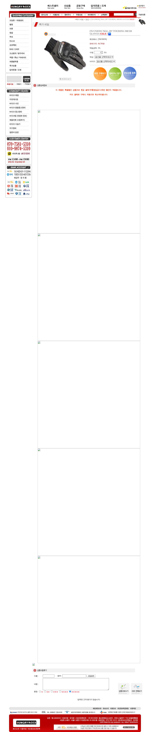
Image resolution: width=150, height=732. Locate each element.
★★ (48, 692)
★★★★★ (75, 692)
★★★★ (65, 692)
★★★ (55, 692)
